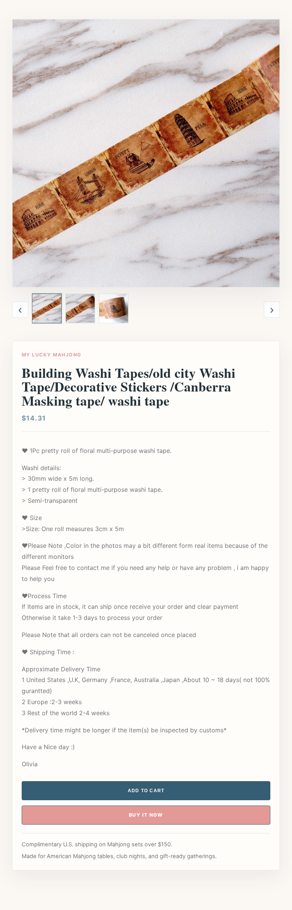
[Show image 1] (47, 308)
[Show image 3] (114, 308)
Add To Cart (146, 790)
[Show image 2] (80, 308)
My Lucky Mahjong (51, 355)
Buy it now (146, 815)
